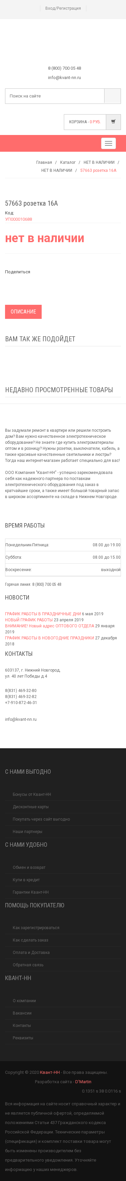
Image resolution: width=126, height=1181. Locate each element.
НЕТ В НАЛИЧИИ (99, 162)
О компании (24, 1000)
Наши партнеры (27, 831)
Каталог (68, 162)
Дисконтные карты (31, 807)
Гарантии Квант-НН (31, 892)
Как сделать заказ (30, 940)
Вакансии (22, 1013)
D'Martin (83, 1081)
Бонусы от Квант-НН (32, 794)
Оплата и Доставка (31, 952)
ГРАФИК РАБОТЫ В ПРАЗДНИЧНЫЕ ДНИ (43, 614)
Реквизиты (23, 1038)
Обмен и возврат (29, 867)
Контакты (22, 1025)
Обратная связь (28, 965)
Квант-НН (50, 1072)
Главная (44, 162)
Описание (23, 311)
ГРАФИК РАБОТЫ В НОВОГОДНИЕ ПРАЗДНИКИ (49, 638)
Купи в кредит (26, 880)
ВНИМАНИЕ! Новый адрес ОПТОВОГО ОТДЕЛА (49, 626)
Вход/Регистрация (63, 8)
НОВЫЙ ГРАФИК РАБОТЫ (29, 620)
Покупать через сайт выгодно (41, 819)
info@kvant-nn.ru (21, 719)
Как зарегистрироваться (36, 927)
